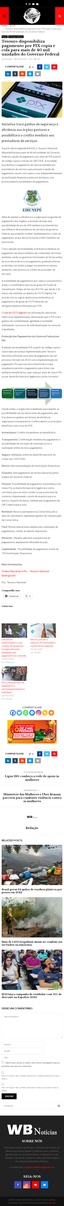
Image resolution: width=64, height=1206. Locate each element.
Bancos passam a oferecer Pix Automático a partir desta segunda (42, 642)
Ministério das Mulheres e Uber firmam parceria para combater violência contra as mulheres (32, 798)
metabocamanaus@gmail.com (39, 1167)
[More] (51, 713)
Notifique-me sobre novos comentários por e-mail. (31, 1077)
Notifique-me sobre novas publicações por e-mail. (30, 1089)
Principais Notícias (16, 37)
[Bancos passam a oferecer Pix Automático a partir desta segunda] (43, 630)
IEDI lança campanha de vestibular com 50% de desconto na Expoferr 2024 (32, 996)
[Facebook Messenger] (32, 713)
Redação (9, 59)
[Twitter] (19, 713)
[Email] (44, 1184)
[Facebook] (13, 713)
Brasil (4, 37)
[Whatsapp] (26, 713)
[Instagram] (38, 713)
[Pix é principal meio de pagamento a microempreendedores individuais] (14, 673)
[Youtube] (35, 1184)
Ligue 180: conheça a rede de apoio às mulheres (32, 778)
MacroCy (52, 1202)
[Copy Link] (45, 713)
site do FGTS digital (15, 312)
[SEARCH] (58, 1106)
